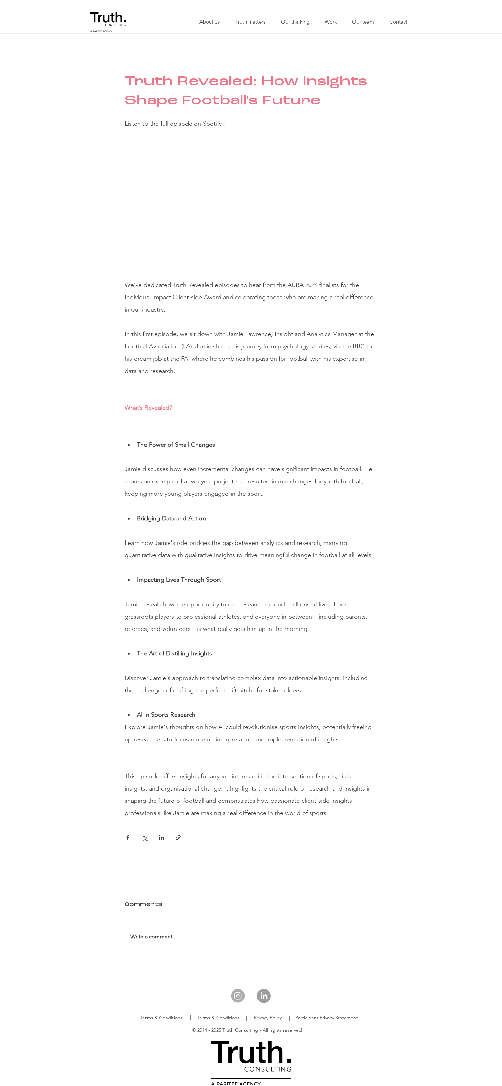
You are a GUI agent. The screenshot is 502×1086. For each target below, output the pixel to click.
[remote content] (251, 199)
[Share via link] (178, 837)
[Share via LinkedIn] (161, 837)
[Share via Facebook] (128, 837)
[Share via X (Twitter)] (144, 837)
